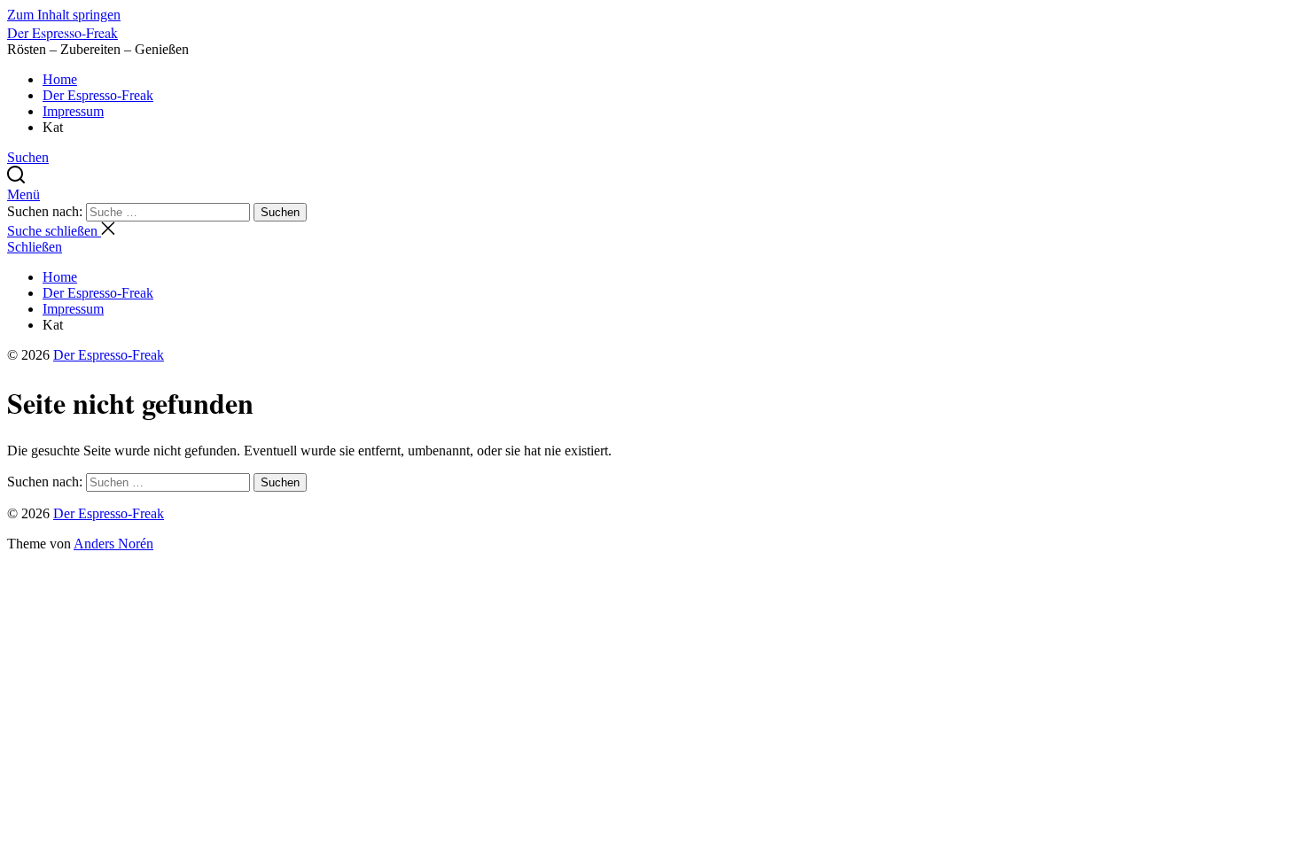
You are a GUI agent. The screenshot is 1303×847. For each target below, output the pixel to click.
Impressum (73, 111)
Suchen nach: (46, 211)
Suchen (280, 212)
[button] (651, 195)
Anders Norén (113, 543)
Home (60, 79)
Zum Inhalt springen (64, 14)
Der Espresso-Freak (62, 32)
